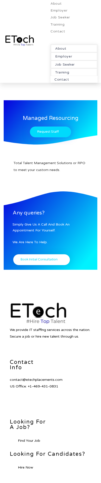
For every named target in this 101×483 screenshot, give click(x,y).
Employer (59, 10)
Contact (57, 31)
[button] (74, 38)
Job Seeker (60, 17)
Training (57, 24)
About (56, 3)
